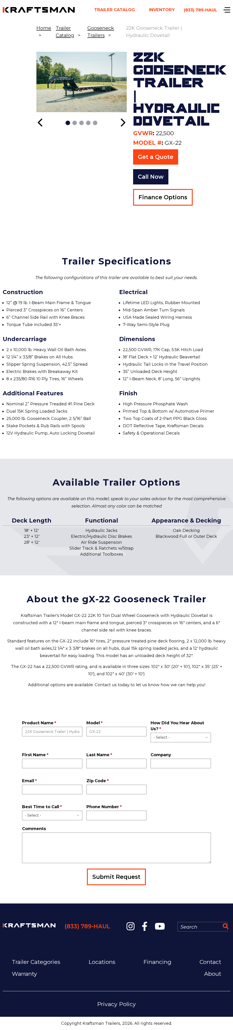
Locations (102, 961)
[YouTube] (160, 926)
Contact (210, 961)
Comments (34, 828)
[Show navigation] (226, 10)
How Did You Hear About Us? (177, 725)
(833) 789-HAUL (87, 926)
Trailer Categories (36, 961)
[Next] (122, 122)
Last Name (97, 754)
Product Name (37, 722)
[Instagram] (130, 926)
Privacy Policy (116, 1004)
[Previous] (40, 122)
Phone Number (102, 806)
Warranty (24, 973)
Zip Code (96, 780)
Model (93, 722)
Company (161, 754)
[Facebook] (144, 926)
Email (28, 780)
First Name (34, 754)
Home (43, 28)
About (212, 973)
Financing (157, 961)
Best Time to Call (40, 806)
